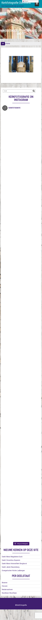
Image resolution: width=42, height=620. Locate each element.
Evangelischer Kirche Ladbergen (13, 570)
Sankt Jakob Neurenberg (10, 567)
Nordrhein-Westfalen (9, 593)
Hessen (4, 586)
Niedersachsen (7, 589)
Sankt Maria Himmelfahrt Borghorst (14, 564)
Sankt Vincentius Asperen (11, 560)
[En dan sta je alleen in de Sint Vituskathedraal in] (21, 337)
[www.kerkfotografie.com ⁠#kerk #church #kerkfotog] (21, 401)
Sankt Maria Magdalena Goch (12, 557)
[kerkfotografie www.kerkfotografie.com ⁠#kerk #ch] (21, 208)
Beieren (4, 583)
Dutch (26, 1)
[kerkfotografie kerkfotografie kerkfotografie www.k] (21, 123)
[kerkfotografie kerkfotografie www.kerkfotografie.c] (21, 187)
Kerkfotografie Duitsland (16, 2)
